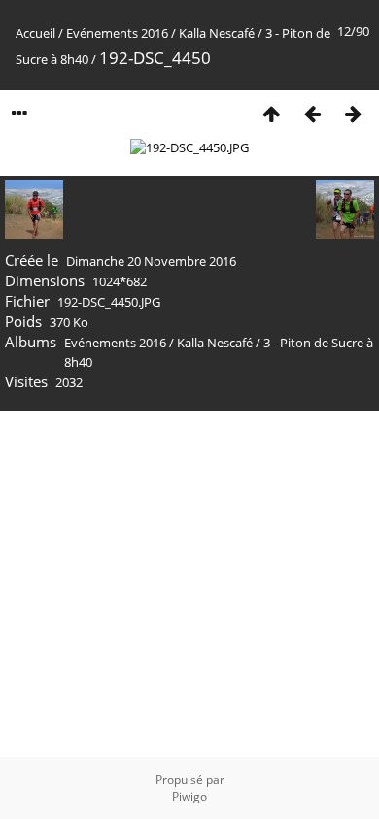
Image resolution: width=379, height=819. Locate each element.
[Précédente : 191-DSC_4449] (312, 113)
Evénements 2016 (117, 33)
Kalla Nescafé (217, 33)
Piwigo (189, 796)
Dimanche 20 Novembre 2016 (151, 261)
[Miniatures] (271, 113)
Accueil (35, 33)
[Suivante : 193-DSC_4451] (352, 113)
